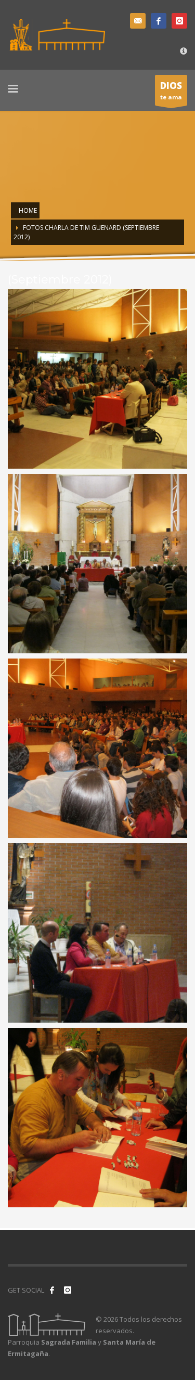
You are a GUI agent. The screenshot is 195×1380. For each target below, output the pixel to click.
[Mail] (138, 21)
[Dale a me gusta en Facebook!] (52, 1290)
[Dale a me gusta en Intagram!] (67, 1290)
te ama (171, 90)
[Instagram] (179, 21)
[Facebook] (158, 21)
